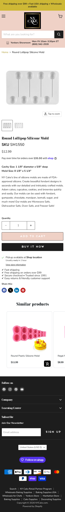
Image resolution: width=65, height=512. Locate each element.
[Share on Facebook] (4, 290)
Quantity (6, 218)
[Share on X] (10, 290)
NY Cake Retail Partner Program (36, 488)
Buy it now (32, 247)
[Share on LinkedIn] (16, 290)
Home (5, 52)
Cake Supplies (31, 499)
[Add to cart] (47, 364)
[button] (3, 339)
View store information (16, 265)
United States (31, 447)
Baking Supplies (12, 499)
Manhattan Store (51, 495)
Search (13, 488)
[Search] (58, 34)
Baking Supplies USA (46, 492)
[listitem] (29, 339)
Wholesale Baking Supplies (18, 492)
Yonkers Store (32, 495)
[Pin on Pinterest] (23, 290)
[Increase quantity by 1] (31, 225)
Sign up (53, 432)
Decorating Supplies (51, 499)
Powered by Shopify (32, 506)
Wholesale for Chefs (12, 495)
